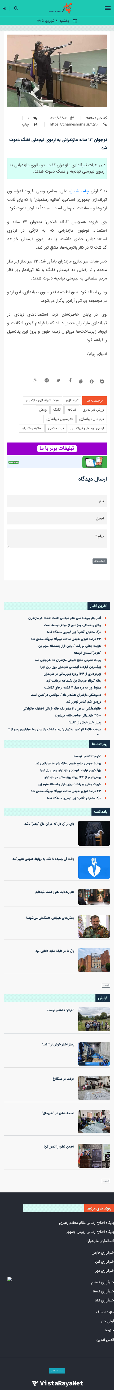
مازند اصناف (105, 1312)
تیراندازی (72, 400)
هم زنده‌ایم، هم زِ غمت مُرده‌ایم (55, 892)
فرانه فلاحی (56, 428)
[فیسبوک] (70, 381)
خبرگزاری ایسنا (103, 1291)
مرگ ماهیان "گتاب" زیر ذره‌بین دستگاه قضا (74, 632)
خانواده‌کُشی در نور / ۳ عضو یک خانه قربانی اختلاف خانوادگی (62, 708)
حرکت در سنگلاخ (63, 1079)
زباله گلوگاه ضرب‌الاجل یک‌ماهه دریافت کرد (73, 680)
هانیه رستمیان (32, 428)
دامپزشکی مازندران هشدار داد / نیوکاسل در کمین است (66, 695)
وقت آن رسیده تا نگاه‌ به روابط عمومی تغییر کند (43, 859)
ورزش (43, 409)
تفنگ (57, 409)
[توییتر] (58, 381)
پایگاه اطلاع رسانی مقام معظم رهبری (86, 1223)
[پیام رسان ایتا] (81, 381)
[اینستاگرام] (34, 381)
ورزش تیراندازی (93, 409)
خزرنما (109, 1330)
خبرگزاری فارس (103, 1252)
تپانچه (71, 409)
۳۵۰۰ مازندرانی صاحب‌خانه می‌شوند (78, 715)
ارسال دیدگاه (99, 561)
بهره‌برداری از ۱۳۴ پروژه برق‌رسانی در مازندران (72, 674)
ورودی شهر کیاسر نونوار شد (83, 701)
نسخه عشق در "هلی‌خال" (58, 1113)
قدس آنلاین (105, 1340)
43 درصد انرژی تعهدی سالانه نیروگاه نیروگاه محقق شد (66, 639)
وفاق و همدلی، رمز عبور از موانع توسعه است (72, 625)
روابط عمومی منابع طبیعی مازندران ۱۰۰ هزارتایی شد (68, 660)
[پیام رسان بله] (102, 381)
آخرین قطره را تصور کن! (59, 1146)
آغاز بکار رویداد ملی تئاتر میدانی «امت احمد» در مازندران (64, 618)
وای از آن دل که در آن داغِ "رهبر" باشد (49, 824)
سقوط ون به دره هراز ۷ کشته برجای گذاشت (72, 687)
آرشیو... (106, 985)
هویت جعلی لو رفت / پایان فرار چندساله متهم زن (69, 646)
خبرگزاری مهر (104, 1270)
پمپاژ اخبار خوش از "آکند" (85, 722)
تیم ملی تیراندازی (91, 419)
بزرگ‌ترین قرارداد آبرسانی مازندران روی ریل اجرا (70, 667)
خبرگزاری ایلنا (104, 1300)
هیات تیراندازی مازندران (42, 400)
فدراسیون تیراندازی (59, 419)
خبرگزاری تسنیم (102, 1282)
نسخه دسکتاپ (57, 1371)
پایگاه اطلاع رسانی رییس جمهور (90, 1232)
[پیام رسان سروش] (91, 381)
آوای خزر (107, 1321)
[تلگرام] (46, 381)
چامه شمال (79, 191)
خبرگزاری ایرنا (104, 1261)
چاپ (26, 124)
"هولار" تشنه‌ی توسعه (87, 653)
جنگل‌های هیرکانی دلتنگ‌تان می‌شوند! (50, 918)
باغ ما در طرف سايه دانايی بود (55, 951)
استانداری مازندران (100, 1241)
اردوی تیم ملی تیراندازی (87, 428)
